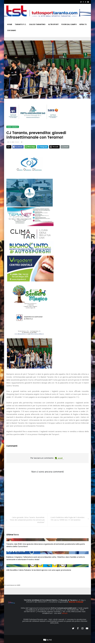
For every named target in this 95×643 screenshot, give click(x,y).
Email (66, 147)
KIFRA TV (83, 24)
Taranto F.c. (20, 24)
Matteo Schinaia (76, 602)
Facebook (18, 147)
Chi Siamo (11, 30)
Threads (55, 147)
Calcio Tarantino (37, 24)
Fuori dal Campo (69, 24)
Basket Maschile (12, 127)
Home (9, 24)
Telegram (43, 147)
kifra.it (64, 613)
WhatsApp (31, 147)
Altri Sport (53, 24)
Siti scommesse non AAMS (12, 585)
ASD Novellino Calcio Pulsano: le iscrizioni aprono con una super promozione (38, 570)
